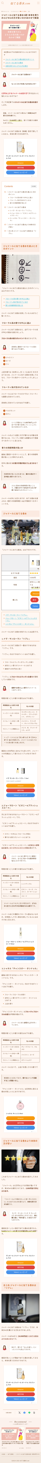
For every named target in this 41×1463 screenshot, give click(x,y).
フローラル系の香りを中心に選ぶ (21, 197)
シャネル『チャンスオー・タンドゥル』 (20, 624)
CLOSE (34, 186)
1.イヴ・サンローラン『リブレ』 (21, 210)
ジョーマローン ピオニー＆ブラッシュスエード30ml (20, 943)
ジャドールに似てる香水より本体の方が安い (22, 226)
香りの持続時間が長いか (18, 203)
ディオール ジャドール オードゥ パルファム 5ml (20, 157)
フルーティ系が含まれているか (20, 200)
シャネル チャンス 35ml (14, 1113)
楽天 (34, 600)
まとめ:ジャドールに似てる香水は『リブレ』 (22, 232)
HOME (3, 1454)
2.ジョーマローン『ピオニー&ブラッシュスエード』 (23, 214)
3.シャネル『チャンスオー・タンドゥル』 (23, 219)
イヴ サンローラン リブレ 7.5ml (17, 778)
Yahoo (35, 606)
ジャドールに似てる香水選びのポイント (19, 59)
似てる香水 (24, 11)
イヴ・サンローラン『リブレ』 (16, 615)
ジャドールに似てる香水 (14, 63)
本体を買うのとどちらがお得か (16, 66)
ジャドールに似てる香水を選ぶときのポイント (22, 193)
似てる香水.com (20, 3)
